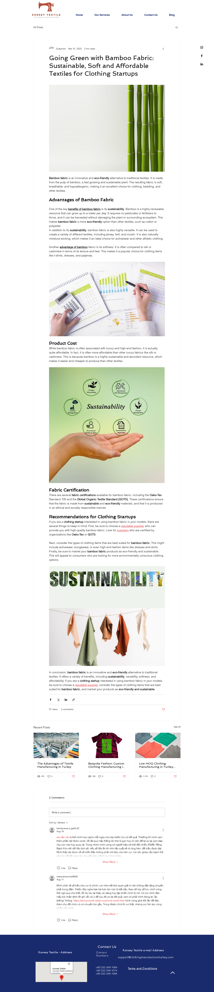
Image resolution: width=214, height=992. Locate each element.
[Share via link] (73, 699)
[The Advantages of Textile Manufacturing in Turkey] (56, 745)
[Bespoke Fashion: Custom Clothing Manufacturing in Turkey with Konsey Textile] (107, 745)
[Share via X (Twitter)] (58, 699)
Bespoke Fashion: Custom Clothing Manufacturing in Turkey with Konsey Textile (106, 765)
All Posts (38, 27)
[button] (176, 27)
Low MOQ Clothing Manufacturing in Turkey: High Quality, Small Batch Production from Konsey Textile (156, 765)
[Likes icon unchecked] (59, 868)
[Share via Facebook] (50, 699)
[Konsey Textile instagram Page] (202, 47)
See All (177, 726)
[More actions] (163, 49)
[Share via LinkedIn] (65, 699)
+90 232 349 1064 (106, 967)
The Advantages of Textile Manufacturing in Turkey (55, 765)
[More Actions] (163, 830)
